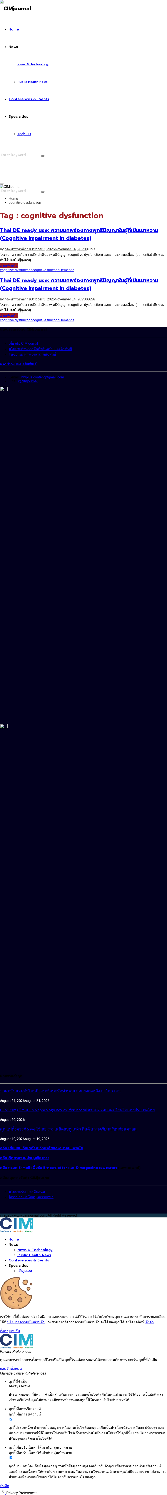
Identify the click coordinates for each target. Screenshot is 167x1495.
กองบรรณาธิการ (17, 249)
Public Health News (32, 82)
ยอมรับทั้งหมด (11, 1369)
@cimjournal (28, 381)
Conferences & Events (29, 99)
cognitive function (45, 270)
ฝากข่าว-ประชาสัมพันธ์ (18, 364)
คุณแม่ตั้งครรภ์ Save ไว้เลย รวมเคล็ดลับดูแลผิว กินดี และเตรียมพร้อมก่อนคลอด (68, 1129)
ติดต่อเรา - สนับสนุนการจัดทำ (31, 1197)
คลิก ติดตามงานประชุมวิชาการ (24, 1158)
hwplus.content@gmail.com (42, 377)
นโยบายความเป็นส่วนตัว (26, 1322)
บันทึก (4, 1486)
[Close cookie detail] (3, 1493)
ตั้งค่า (149, 1322)
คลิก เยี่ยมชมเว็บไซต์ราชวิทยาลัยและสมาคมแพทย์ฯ (41, 1148)
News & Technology (32, 64)
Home (14, 29)
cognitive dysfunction (16, 270)
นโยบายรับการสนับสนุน (27, 1191)
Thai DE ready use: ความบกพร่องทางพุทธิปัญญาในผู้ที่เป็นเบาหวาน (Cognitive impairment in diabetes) (79, 234)
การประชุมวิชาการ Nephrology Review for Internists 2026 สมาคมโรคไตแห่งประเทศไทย (77, 1110)
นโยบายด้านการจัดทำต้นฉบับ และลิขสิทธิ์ (40, 349)
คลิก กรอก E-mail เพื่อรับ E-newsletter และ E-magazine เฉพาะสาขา (58, 1167)
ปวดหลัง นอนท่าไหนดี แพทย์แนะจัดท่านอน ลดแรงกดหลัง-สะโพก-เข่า (60, 1091)
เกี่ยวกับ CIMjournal (23, 343)
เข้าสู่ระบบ (24, 134)
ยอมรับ (14, 1331)
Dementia (66, 270)
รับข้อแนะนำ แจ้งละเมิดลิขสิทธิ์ (32, 354)
